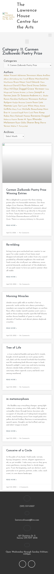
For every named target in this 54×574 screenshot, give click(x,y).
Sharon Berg (33, 123)
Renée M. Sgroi (25, 119)
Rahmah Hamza (22, 116)
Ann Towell (23, 79)
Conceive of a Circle (19, 450)
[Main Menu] (49, 16)
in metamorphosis (17, 399)
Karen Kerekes (11, 99)
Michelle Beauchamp (32, 109)
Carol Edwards (32, 82)
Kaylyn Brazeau (18, 103)
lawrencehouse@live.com (27, 520)
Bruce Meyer (19, 82)
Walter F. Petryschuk (19, 126)
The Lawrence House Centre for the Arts (27, 16)
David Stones (33, 86)
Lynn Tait (17, 106)
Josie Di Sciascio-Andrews (25, 96)
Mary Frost (16, 109)
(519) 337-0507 (27, 506)
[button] (50, 35)
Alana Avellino (43, 75)
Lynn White (27, 106)
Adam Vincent (10, 75)
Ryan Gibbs (20, 123)
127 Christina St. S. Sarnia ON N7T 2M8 (27, 537)
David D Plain (19, 86)
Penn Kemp (39, 113)
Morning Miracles (17, 296)
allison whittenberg (11, 79)
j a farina (30, 92)
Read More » (11, 225)
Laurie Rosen (32, 102)
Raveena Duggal (40, 116)
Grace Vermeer (36, 89)
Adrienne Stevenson (26, 75)
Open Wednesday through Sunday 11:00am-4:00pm (27, 553)
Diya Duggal (20, 89)
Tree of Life (13, 347)
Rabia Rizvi (9, 116)
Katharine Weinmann (28, 99)
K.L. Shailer (43, 96)
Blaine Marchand (37, 79)
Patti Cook (28, 113)
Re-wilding (12, 244)
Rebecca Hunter (10, 120)
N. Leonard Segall (15, 113)
